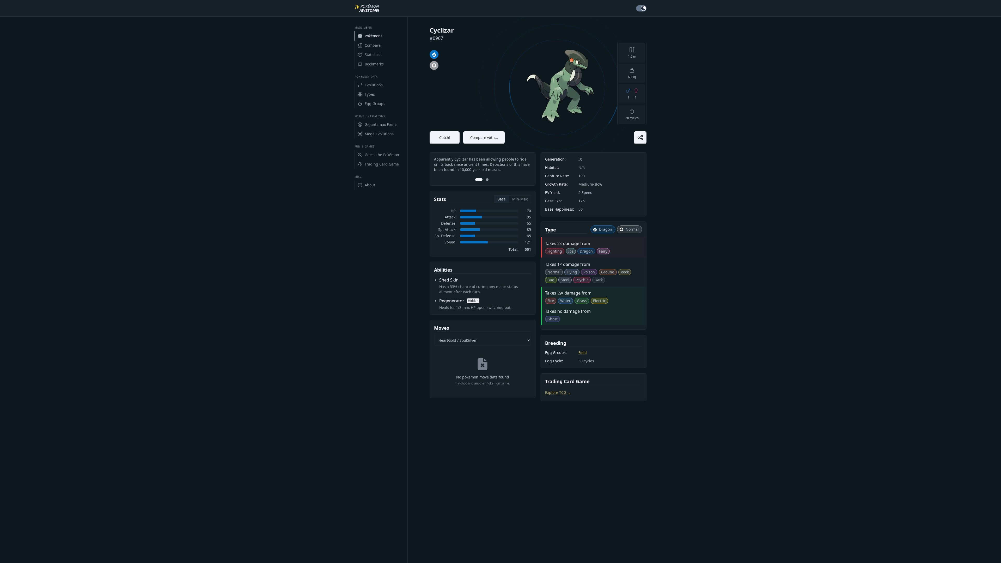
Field (582, 352)
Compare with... (484, 137)
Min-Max (520, 199)
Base (501, 199)
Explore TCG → (558, 392)
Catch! (444, 137)
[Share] (640, 137)
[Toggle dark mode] (641, 8)
